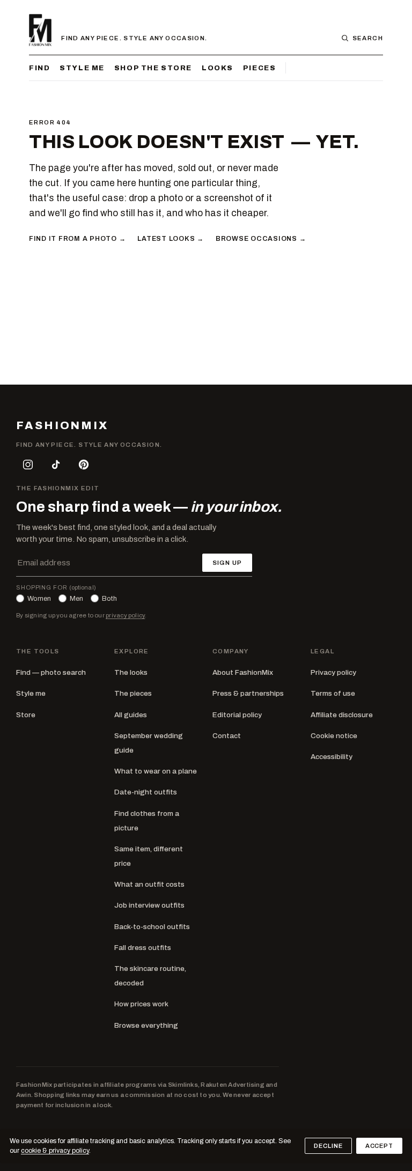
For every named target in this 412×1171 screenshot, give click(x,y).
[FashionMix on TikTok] (56, 464)
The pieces (133, 693)
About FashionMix (242, 672)
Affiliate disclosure (342, 715)
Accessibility (331, 757)
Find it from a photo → (77, 238)
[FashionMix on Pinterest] (83, 464)
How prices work (141, 1004)
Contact (226, 736)
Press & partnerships (248, 693)
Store (25, 715)
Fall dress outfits (142, 948)
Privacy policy (333, 672)
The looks (131, 672)
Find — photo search (51, 672)
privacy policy (125, 615)
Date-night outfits (145, 792)
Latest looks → (170, 238)
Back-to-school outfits (152, 927)
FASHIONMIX (62, 425)
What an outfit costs (149, 884)
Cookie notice (334, 736)
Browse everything (146, 1025)
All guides (130, 715)
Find (39, 68)
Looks (217, 68)
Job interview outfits (149, 905)
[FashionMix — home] (40, 30)
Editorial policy (237, 715)
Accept (379, 1146)
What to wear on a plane (155, 771)
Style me (82, 68)
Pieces (259, 68)
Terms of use (333, 693)
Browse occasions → (261, 238)
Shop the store (153, 68)
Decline (328, 1146)
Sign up (227, 562)
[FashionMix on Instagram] (28, 464)
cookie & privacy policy (55, 1150)
